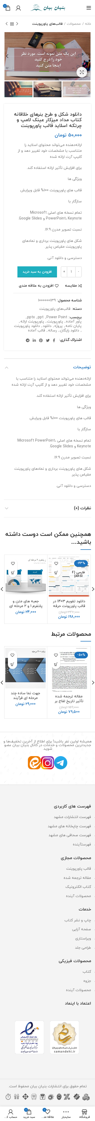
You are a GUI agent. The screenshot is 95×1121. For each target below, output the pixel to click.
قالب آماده (36, 331)
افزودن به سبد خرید (37, 272)
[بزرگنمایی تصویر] (82, 72)
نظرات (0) (82, 508)
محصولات (74, 24)
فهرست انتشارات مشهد (72, 817)
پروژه (58, 326)
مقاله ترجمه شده (77, 877)
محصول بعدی (6, 24)
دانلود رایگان (69, 331)
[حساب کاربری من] (18, 8)
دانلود (47, 326)
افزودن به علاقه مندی (36, 286)
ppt (41, 317)
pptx (31, 317)
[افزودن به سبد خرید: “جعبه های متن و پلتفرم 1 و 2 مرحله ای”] (12, 572)
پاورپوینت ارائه (32, 322)
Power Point (56, 317)
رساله (52, 331)
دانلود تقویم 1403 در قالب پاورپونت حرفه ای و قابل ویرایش (69, 606)
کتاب (87, 971)
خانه (88, 24)
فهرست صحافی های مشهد (70, 835)
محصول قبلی (17, 24)
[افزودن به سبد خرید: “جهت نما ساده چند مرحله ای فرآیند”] (12, 664)
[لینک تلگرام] (27, 340)
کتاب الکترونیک (78, 886)
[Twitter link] (47, 340)
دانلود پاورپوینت (27, 326)
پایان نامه (73, 326)
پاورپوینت (55, 322)
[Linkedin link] (34, 340)
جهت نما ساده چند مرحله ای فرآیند (25, 696)
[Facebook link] (54, 340)
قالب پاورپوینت (78, 868)
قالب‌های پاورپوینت (47, 24)
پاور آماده (74, 322)
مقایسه (71, 286)
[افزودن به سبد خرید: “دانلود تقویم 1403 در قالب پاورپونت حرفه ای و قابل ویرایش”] (56, 572)
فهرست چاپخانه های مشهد (69, 826)
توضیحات (82, 367)
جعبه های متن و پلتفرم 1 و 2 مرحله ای (25, 604)
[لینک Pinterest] (40, 340)
